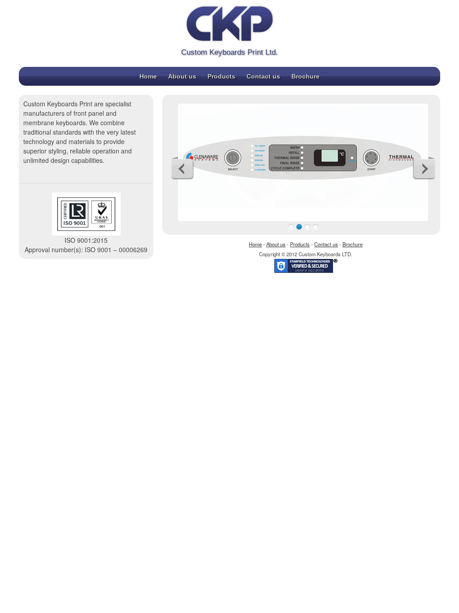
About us (182, 76)
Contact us (263, 76)
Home (148, 76)
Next (424, 168)
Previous (182, 168)
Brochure (305, 76)
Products (221, 76)
